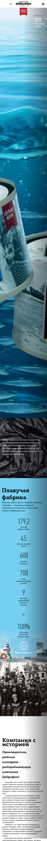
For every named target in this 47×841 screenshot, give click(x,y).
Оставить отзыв (39, 25)
